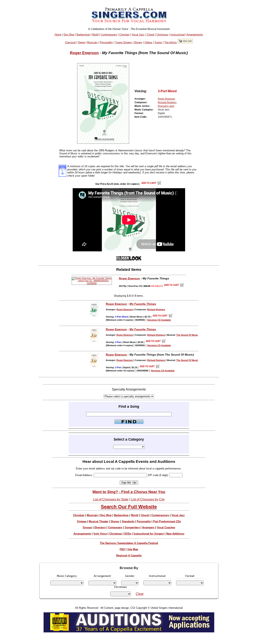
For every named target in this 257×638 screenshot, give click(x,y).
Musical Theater (98, 521)
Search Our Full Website (129, 506)
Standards (128, 521)
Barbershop (83, 34)
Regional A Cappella (129, 555)
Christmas (162, 34)
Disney (138, 42)
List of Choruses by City (148, 499)
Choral (150, 34)
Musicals (92, 42)
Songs (158, 42)
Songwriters (132, 527)
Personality (106, 42)
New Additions (175, 533)
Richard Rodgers (167, 102)
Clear (140, 594)
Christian (124, 34)
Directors (100, 527)
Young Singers (123, 42)
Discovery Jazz (166, 106)
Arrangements (195, 34)
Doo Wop (69, 34)
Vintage (81, 521)
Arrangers (148, 527)
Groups (87, 527)
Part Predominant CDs (167, 521)
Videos (148, 42)
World (95, 34)
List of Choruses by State (110, 499)
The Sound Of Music (187, 335)
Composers (115, 527)
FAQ (122, 549)
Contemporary (109, 34)
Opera (81, 42)
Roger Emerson (84, 53)
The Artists (170, 42)
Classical (70, 42)
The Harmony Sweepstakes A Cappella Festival (129, 543)
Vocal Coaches (166, 527)
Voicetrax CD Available (159, 320)
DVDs (127, 533)
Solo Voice (100, 533)
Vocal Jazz (138, 34)
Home (58, 34)
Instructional (177, 34)
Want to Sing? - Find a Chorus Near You (128, 492)
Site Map (132, 549)
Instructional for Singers (149, 533)
